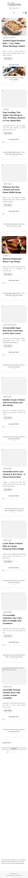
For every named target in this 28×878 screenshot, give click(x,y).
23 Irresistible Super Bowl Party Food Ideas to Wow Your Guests (13, 330)
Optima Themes (18, 875)
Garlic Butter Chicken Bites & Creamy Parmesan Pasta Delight (13, 546)
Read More (7, 58)
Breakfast (6, 37)
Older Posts (7, 742)
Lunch (9, 324)
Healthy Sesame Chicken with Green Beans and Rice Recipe (14, 402)
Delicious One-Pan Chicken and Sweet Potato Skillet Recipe (12, 189)
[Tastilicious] (14, 4)
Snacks (14, 324)
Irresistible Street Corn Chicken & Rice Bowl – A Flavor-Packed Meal (14, 474)
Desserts (12, 37)
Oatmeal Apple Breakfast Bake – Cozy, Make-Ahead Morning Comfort (14, 43)
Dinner (5, 324)
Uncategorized (8, 468)
